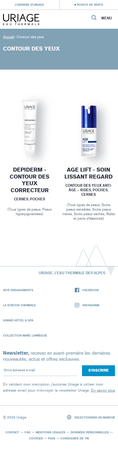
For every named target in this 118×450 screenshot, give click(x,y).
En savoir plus (103, 390)
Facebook (90, 290)
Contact (12, 432)
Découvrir (29, 142)
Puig (51, 438)
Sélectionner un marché (94, 417)
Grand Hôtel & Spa (18, 320)
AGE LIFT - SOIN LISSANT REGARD (88, 173)
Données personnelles (89, 432)
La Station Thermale (19, 305)
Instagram (90, 305)
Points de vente (90, 4)
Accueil (8, 37)
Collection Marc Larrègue (25, 335)
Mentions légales (50, 432)
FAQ (28, 432)
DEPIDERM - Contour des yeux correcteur (29, 180)
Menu (106, 18)
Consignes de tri (75, 438)
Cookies (36, 438)
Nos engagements (18, 290)
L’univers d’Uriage (29, 4)
